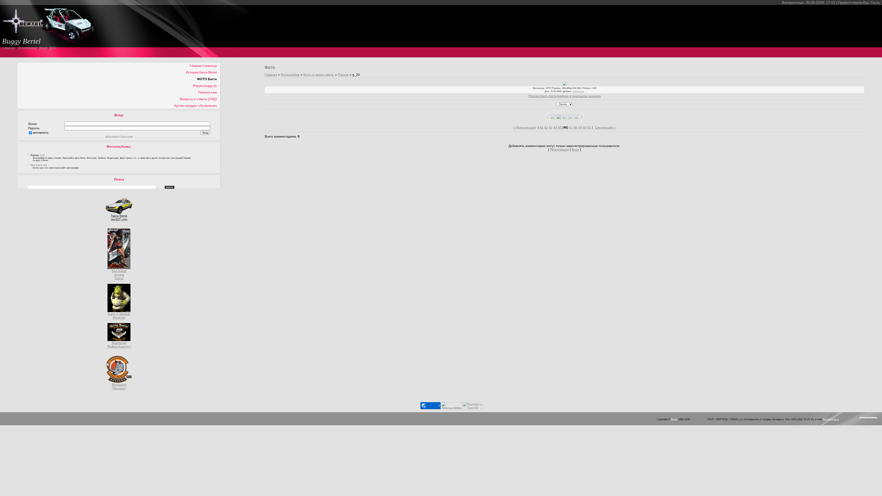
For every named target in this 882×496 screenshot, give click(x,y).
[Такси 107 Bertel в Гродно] (119, 213)
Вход (43, 47)
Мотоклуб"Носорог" (119, 386)
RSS (53, 47)
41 (541, 127)
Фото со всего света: (318, 74)
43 (550, 127)
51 (589, 127)
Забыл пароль (112, 136)
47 (571, 127)
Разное (35, 155)
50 (584, 127)
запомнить (40, 132)
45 (560, 127)
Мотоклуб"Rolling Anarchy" (119, 344)
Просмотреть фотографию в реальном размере (564, 96)
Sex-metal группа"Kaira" (119, 274)
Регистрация (27, 47)
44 (555, 127)
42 (546, 127)
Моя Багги (36, 165)
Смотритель (578, 91)
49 (580, 127)
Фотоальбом (290, 74)
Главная (9, 47)
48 (575, 127)
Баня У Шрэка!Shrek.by (119, 315)
